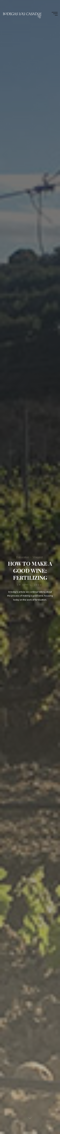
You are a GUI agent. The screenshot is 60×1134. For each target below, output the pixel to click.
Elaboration (22, 557)
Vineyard (37, 557)
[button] (7, 10)
